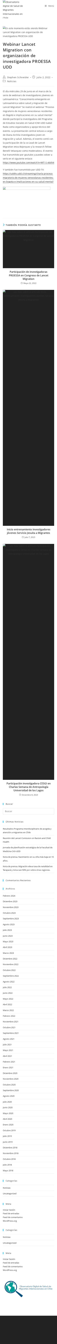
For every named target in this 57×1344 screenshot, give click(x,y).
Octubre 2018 (9, 1159)
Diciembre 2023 (10, 901)
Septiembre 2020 (11, 1090)
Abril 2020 (7, 1119)
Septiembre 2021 (11, 1033)
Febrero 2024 (9, 895)
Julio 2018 (7, 1164)
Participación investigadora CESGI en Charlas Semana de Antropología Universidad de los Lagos (28, 787)
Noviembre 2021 (10, 1021)
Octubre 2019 (9, 1130)
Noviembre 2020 (10, 1078)
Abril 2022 (7, 1004)
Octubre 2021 (9, 1027)
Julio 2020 (7, 1101)
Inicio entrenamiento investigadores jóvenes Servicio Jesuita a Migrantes (28, 531)
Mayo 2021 (8, 1050)
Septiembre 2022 (11, 975)
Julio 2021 (7, 1044)
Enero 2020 (8, 1124)
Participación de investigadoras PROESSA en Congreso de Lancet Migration (28, 275)
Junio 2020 (8, 1107)
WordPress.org (10, 1220)
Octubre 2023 (9, 912)
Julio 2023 (7, 930)
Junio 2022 (8, 993)
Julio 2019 (7, 1136)
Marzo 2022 (8, 1010)
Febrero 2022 (9, 1015)
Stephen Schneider (18, 77)
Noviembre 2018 (10, 1153)
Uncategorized (9, 1193)
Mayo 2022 (8, 998)
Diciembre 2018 (10, 1147)
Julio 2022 (7, 987)
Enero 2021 (8, 1067)
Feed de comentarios (13, 1217)
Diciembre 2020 (10, 1073)
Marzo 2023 (8, 953)
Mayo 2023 (8, 941)
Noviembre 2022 (10, 964)
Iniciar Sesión (9, 1209)
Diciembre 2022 (10, 958)
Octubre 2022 (9, 970)
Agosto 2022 (8, 981)
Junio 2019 (8, 1141)
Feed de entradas (11, 1213)
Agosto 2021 (8, 1038)
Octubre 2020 (9, 1084)
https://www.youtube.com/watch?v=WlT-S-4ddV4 (28, 162)
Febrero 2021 (9, 1061)
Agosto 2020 (8, 1096)
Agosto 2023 (8, 924)
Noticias (11, 81)
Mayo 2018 (8, 1170)
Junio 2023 (8, 935)
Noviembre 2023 (10, 907)
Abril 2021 (7, 1056)
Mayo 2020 (8, 1113)
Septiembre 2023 (11, 918)
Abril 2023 (7, 947)
